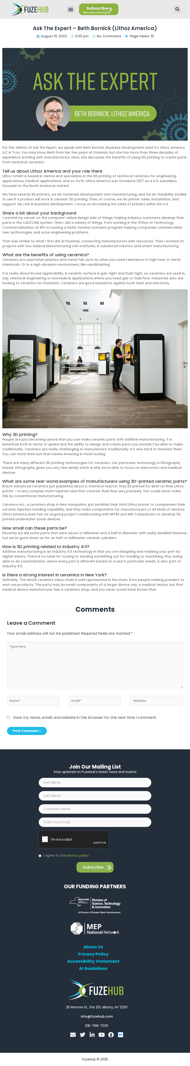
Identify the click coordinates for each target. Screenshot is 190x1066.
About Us (93, 947)
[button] (70, 9)
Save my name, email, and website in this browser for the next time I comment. (85, 717)
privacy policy (77, 855)
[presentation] (74, 840)
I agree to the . (68, 855)
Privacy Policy (93, 954)
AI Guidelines (93, 968)
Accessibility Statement (93, 961)
